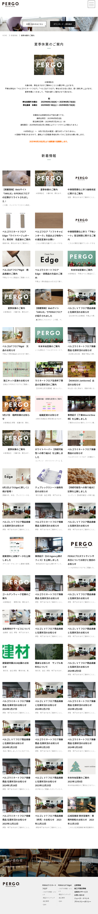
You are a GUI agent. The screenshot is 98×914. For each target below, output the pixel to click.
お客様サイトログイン (78, 861)
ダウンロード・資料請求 (63, 24)
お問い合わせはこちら (34, 24)
